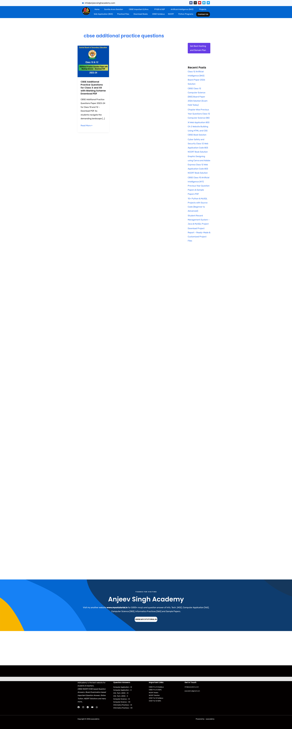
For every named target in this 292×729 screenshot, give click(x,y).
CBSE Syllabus (158, 14)
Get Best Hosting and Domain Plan (198, 48)
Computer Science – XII (121, 702)
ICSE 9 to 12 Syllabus (156, 698)
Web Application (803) (103, 14)
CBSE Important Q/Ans (138, 9)
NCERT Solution (154, 695)
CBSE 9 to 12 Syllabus (156, 687)
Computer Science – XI (121, 699)
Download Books (141, 14)
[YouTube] (92, 707)
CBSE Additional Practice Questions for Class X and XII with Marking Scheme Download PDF (93, 87)
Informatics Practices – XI (122, 705)
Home (97, 9)
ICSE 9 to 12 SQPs (155, 701)
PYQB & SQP (159, 9)
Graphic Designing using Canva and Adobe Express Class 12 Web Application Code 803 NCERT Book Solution (199, 164)
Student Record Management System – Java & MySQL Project (199, 219)
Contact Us (203, 14)
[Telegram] (88, 707)
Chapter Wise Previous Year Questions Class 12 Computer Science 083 (199, 113)
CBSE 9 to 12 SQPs (155, 690)
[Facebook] (79, 707)
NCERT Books (153, 692)
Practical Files (123, 14)
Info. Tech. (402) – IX (120, 693)
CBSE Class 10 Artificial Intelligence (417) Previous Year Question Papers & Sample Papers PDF (199, 185)
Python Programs (185, 14)
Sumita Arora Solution (113, 9)
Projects (202, 9)
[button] (114, 9)
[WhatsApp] (97, 707)
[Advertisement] (199, 289)
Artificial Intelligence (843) (182, 9)
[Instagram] (83, 707)
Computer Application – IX (122, 687)
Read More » (86, 125)
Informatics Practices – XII (122, 708)
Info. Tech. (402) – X (120, 696)
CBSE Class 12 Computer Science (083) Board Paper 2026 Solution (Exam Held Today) (197, 96)
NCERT (171, 14)
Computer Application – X (122, 690)
